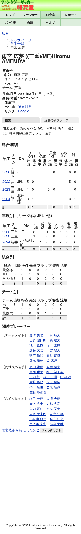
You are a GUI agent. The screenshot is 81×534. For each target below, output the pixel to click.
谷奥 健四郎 (37, 340)
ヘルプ (50, 22)
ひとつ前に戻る (51, 430)
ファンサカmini (30, 14)
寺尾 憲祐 (36, 360)
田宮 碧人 (53, 350)
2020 (6, 171)
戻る (5, 33)
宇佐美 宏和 (37, 423)
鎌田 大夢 (36, 398)
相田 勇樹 (50, 377)
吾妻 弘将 (57, 414)
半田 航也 (36, 387)
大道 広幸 (36, 403)
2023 (6, 189)
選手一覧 (17, 43)
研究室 (50, 15)
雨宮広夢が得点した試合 (21, 430)
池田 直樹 (36, 345)
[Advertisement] (40, 479)
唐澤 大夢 (53, 398)
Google (23, 110)
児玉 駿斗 (53, 382)
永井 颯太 (53, 367)
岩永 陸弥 (53, 387)
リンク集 (10, 22)
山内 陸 (65, 377)
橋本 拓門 (36, 355)
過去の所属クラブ (56, 120)
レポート (71, 15)
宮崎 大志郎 (37, 414)
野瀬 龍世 (36, 367)
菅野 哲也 (53, 355)
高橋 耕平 (36, 372)
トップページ (20, 40)
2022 (6, 181)
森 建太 (55, 340)
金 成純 (51, 360)
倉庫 (30, 22)
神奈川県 (25, 106)
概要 (8, 120)
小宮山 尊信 (37, 419)
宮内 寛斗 (36, 408)
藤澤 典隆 (36, 335)
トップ (9, 15)
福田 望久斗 (55, 372)
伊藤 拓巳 (36, 382)
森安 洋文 (57, 419)
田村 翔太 (53, 335)
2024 (6, 198)
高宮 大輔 (57, 423)
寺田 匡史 (53, 345)
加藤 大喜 (36, 350)
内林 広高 (53, 403)
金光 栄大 (53, 408)
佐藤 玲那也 (37, 392)
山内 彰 (34, 377)
